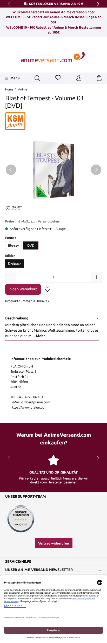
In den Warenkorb (23, 289)
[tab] (52, 327)
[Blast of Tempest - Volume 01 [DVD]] (53, 170)
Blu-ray (13, 245)
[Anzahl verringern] (10, 277)
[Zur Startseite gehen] (53, 56)
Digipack (14, 263)
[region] (53, 170)
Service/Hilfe (18, 561)
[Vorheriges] (11, 170)
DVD (30, 245)
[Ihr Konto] (79, 78)
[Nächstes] (96, 170)
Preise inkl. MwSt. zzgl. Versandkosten (32, 221)
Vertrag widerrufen (53, 543)
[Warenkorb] (99, 78)
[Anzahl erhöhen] (96, 277)
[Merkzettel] (58, 78)
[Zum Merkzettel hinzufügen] (47, 289)
